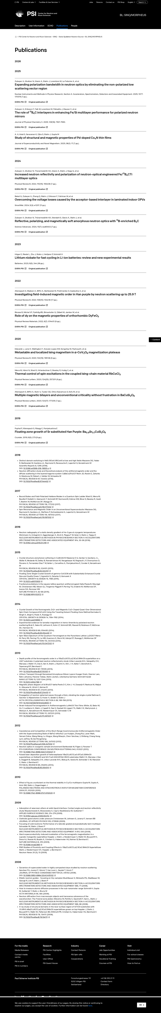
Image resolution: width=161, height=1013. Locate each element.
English (130, 2)
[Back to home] (36, 13)
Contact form (106, 981)
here (90, 1006)
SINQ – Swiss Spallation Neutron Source (68, 37)
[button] (155, 339)
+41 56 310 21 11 (107, 978)
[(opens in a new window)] (38, 100)
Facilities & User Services (48, 2)
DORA (19, 102)
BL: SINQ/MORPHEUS (133, 15)
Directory (105, 984)
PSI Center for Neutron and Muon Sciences (35, 37)
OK (140, 1005)
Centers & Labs (28, 2)
